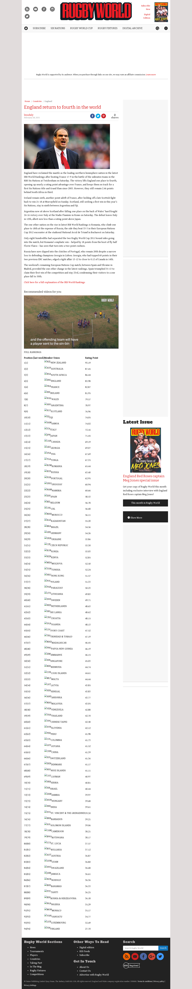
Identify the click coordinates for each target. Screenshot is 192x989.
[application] (71, 321)
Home (27, 101)
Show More (136, 517)
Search (163, 948)
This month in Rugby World (145, 503)
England (48, 101)
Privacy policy (159, 981)
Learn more (151, 74)
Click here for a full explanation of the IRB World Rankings (54, 282)
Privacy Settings (30, 985)
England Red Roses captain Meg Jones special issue (144, 478)
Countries (37, 101)
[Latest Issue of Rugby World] (161, 12)
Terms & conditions (145, 981)
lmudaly (28, 115)
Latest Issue (138, 422)
